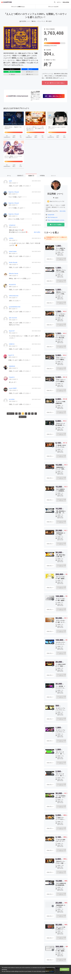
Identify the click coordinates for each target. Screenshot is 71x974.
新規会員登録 (66, 2)
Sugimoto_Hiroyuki (13, 192)
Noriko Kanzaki (13, 262)
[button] (54, 96)
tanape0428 (51, 214)
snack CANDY (13, 388)
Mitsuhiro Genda (13, 273)
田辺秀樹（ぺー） (26, 21)
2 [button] (19, 413)
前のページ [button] (11, 413)
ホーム (9, 175)
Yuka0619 (11, 377)
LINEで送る (13, 71)
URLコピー (30, 71)
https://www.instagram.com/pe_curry (57, 220)
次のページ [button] (22, 416)
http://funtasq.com (52, 217)
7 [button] (35, 413)
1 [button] (16, 413)
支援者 (31, 175)
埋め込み (13, 74)
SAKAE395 (12, 366)
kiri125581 (12, 399)
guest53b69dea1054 (14, 307)
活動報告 (20, 175)
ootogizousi (12, 225)
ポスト (12, 69)
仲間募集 (42, 175)
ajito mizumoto (13, 318)
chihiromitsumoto (13, 295)
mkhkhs (11, 238)
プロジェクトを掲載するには (18, 6)
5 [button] (29, 413)
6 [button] (32, 413)
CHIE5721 (12, 344)
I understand (64, 969)
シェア (30, 69)
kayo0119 (11, 355)
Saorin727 (12, 331)
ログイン (59, 2)
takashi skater (13, 251)
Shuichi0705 (12, 284)
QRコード (30, 74)
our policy (51, 971)
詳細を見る (49, 259)
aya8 (10, 181)
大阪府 (50, 21)
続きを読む (37, 232)
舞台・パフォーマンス (39, 21)
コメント (53, 175)
